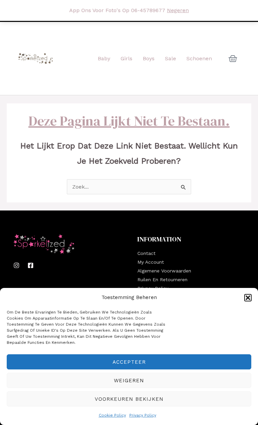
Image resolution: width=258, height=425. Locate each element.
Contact (146, 253)
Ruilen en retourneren (162, 279)
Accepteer (129, 362)
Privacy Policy (142, 415)
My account (150, 262)
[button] (248, 297)
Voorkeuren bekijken (129, 399)
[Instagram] (16, 265)
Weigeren (129, 381)
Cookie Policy (112, 415)
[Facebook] (31, 265)
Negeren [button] (178, 10)
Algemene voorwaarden (164, 270)
